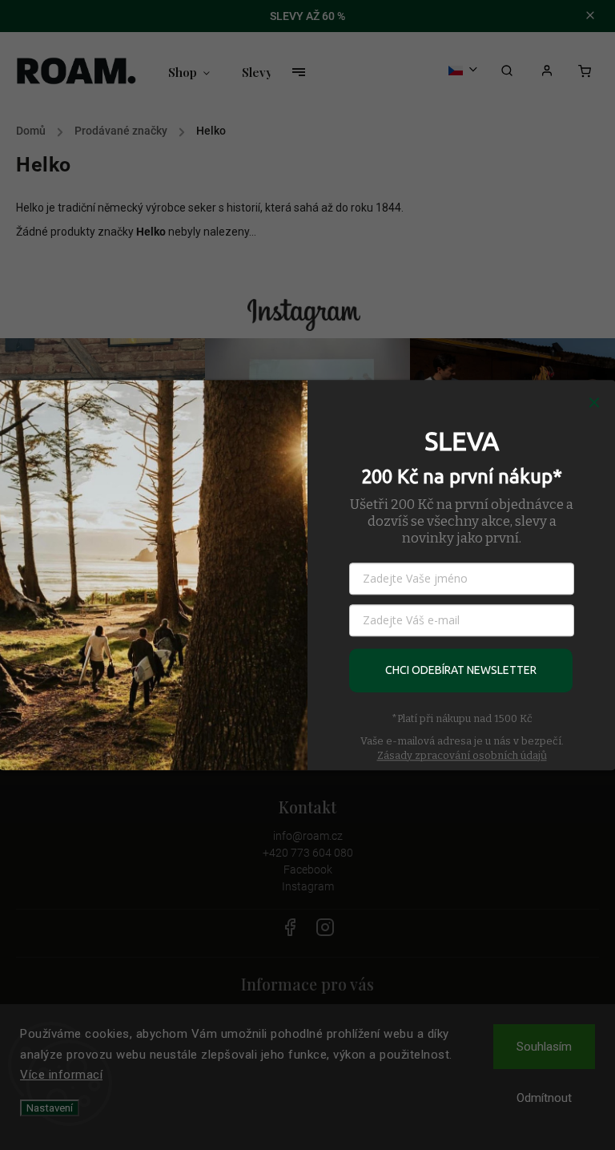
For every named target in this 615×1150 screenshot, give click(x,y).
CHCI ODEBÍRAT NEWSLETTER (461, 670)
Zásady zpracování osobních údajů (462, 755)
